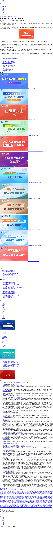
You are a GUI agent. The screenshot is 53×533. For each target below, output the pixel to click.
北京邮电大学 (37, 492)
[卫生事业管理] (7, 358)
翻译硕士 (4, 500)
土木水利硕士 (36, 505)
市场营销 (3, 317)
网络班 (21, 489)
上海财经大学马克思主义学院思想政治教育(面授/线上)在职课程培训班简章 (12, 287)
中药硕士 (22, 501)
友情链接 (1, 488)
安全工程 (18, 507)
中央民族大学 (33, 494)
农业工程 (17, 506)
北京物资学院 (40, 493)
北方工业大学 (22, 494)
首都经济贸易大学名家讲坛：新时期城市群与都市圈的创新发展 (10, 366)
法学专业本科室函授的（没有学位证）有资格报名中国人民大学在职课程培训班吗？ (14, 475)
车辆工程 (22, 506)
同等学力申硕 (11, 489)
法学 (14, 497)
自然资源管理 (44, 498)
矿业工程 (32, 507)
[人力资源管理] (7, 329)
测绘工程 (8, 507)
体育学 (23, 500)
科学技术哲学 (17, 504)
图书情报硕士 (41, 500)
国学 (2, 312)
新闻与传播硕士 (8, 500)
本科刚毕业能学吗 (5, 458)
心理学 (32, 497)
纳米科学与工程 (39, 502)
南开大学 (3, 341)
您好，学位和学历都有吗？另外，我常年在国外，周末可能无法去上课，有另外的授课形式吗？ (16, 455)
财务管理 (1, 497)
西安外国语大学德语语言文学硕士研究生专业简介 (9, 62)
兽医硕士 (5, 501)
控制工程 (27, 507)
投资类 (46, 497)
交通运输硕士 (44, 505)
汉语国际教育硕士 (13, 506)
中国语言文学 (20, 497)
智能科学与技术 (35, 502)
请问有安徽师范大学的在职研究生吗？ (8, 388)
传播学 (45, 504)
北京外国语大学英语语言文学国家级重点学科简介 (9, 65)
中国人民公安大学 (32, 491)
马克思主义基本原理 (3, 505)
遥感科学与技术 (30, 502)
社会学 (28, 497)
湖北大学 (36, 494)
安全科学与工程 (15, 498)
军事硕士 (25, 501)
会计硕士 (15, 500)
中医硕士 (9, 502)
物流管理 (3, 308)
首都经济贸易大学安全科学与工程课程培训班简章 (9, 288)
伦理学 (20, 504)
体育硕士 (3, 501)
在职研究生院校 (10, 16)
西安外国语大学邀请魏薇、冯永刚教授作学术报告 (9, 60)
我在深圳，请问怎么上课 (6, 420)
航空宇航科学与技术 (13, 505)
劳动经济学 (49, 498)
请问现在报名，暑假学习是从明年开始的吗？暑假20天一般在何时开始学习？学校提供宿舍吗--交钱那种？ (17, 446)
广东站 (3, 519)
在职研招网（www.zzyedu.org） (6, 20)
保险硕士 (44, 500)
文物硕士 (14, 502)
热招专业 (7, 488)
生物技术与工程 (11, 507)
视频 (3, 12)
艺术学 (25, 498)
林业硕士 (8, 501)
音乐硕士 (45, 502)
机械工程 (33, 506)
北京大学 (3, 338)
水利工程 (29, 507)
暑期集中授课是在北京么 (6, 439)
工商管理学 (3, 304)
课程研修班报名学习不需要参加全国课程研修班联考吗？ (11, 412)
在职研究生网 (13, 20)
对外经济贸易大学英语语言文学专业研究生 (8, 69)
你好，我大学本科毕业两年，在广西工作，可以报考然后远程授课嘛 (12, 428)
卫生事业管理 (4, 309)
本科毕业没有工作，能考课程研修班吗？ (8, 450)
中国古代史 (47, 504)
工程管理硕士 (43, 501)
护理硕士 (17, 501)
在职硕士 (5, 489)
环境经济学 (40, 498)
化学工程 (51, 506)
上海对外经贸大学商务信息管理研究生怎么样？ (8, 296)
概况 (3, 8)
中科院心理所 (44, 492)
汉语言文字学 (47, 501)
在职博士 (7, 489)
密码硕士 (12, 502)
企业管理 (3, 311)
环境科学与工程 (8, 505)
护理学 (35, 501)
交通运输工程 (15, 507)
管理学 (15, 497)
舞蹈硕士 (48, 502)
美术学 (28, 498)
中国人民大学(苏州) (4, 335)
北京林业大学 (29, 492)
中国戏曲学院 (36, 491)
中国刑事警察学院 (48, 491)
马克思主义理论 (2, 504)
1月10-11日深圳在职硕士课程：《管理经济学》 (8, 271)
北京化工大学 (13, 492)
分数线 (3, 14)
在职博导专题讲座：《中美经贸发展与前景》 (8, 361)
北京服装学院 (3, 494)
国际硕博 (18, 489)
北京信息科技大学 (5, 491)
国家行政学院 (26, 494)
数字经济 (3, 303)
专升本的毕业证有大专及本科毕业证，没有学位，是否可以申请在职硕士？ (13, 397)
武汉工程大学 (10, 493)
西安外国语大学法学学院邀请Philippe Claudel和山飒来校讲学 (10, 58)
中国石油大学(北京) (14, 491)
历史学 (50, 501)
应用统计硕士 (12, 500)
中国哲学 (22, 504)
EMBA (30, 501)
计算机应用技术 (39, 497)
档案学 (27, 497)
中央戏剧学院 (43, 494)
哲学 (30, 497)
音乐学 (26, 498)
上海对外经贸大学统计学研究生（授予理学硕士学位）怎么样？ (10, 295)
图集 (2, 13)
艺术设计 (47, 505)
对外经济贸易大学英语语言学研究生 (7, 71)
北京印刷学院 (16, 494)
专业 (3, 9)
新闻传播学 (35, 498)
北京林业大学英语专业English (6, 68)
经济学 (9, 496)
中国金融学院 (9, 491)
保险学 (36, 497)
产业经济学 (32, 498)
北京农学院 (3, 493)
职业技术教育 (6, 504)
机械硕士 (21, 505)
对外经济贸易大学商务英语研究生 (6, 70)
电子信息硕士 (18, 505)
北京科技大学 (20, 492)
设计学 (22, 502)
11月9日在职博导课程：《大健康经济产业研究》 (8, 277)
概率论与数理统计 (12, 496)
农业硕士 (37, 501)
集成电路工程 (24, 507)
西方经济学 (27, 504)
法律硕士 (25, 500)
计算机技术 (3, 506)
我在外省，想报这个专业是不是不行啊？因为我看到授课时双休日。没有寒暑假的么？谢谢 (15, 382)
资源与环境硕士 (28, 505)
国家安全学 (42, 502)
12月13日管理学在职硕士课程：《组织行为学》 (8, 274)
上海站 (3, 518)
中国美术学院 (44, 491)
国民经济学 (31, 504)
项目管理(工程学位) (8, 506)
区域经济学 (24, 504)
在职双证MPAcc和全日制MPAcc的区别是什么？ (8, 365)
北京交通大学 (41, 492)
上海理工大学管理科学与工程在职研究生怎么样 (8, 293)
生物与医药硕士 (40, 505)
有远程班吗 (4, 469)
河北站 (3, 523)
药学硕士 (20, 501)
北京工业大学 (16, 492)
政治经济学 (4, 497)
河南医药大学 (29, 493)
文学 (16, 502)
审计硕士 (50, 500)
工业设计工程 (47, 507)
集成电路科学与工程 (25, 502)
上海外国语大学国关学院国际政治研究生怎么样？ (9, 297)
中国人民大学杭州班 (4, 336)
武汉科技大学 (28, 491)
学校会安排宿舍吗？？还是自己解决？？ (8, 394)
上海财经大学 (4, 333)
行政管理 (10, 497)
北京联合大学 (48, 493)
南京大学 (3, 344)
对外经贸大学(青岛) (4, 334)
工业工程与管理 (29, 506)
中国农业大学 (24, 491)
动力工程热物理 (41, 506)
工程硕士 (24, 506)
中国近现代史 (50, 504)
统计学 (12, 498)
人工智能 (24, 496)
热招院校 (4, 488)
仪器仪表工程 (2, 507)
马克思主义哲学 (13, 504)
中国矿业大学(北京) (24, 493)
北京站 (3, 517)
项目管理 (3, 316)
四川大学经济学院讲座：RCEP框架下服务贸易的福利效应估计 (10, 364)
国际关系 (44, 497)
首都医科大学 (9, 492)
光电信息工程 (45, 506)
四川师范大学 (14, 493)
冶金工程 (21, 507)
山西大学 (3, 346)
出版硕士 (30, 500)
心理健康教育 (34, 504)
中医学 (21, 500)
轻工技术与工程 (43, 507)
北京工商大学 (37, 493)
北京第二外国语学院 (25, 492)
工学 (17, 502)
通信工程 (38, 506)
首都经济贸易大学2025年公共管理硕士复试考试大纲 (9, 291)
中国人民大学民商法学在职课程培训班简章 (8, 286)
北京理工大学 (33, 492)
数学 (51, 501)
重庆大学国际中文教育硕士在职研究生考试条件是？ (9, 292)
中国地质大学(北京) (19, 491)
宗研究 (26, 506)
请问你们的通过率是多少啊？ (7, 391)
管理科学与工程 (3, 498)
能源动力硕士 (32, 505)
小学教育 (40, 504)
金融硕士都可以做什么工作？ (6, 368)
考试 (3, 11)
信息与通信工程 (19, 498)
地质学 (23, 498)
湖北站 (3, 522)
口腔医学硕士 (14, 501)
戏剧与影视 (50, 502)
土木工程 (35, 506)
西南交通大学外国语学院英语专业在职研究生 (8, 66)
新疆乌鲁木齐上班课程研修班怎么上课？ (8, 416)
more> (4, 279)
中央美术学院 (39, 494)
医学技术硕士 (3, 502)
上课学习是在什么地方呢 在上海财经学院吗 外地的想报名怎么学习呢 (12, 432)
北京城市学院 (7, 494)
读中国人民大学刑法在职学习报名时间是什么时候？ (10, 443)
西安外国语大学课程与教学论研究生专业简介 (8, 61)
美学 (29, 498)
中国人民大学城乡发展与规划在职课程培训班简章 (9, 283)
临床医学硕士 (11, 501)
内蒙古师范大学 (4, 345)
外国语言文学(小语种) (8, 498)
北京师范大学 (33, 493)
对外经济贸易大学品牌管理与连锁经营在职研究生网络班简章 (10, 284)
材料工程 (48, 506)
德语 (42, 504)
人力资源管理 (27, 496)
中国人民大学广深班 (4, 340)
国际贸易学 (3, 318)
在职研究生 (39, 27)
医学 (20, 502)
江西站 (3, 524)
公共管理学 (7, 497)
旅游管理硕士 (37, 500)
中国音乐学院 (40, 491)
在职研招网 (5, 16)
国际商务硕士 (18, 500)
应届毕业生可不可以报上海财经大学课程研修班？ (10, 401)
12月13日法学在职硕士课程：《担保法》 (7, 275)
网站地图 (23, 489)
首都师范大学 (44, 493)
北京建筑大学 (6, 493)
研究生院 (9, 504)
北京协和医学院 (5, 492)
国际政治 (34, 497)
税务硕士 (27, 500)
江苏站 (3, 520)
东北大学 (3, 342)
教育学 (12, 497)
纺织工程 (39, 507)
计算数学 (3, 307)
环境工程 (3, 315)
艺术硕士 (40, 501)
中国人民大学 (4, 332)
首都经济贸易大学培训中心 (5, 337)
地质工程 (5, 507)
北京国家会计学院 (11, 494)
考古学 (47, 498)
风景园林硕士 (32, 501)
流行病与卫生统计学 (39, 496)
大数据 (17, 497)
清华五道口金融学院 (48, 494)
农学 (19, 502)
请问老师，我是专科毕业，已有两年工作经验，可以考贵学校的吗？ (12, 385)
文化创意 (38, 498)
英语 (35, 496)
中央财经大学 (4, 347)
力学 (49, 505)
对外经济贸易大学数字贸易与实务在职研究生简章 (9, 282)
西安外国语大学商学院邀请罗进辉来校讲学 (8, 59)
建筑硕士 (27, 501)
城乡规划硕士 (33, 500)
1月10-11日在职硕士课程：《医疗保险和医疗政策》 (9, 270)
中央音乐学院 (29, 494)
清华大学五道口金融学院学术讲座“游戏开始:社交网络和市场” (10, 362)
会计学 (3, 313)
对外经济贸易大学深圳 (19, 493)
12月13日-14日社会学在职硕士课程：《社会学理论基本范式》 (10, 273)
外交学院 (19, 494)
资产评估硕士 (47, 500)
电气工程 (19, 506)
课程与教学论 (6, 502)
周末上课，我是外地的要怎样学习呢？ (8, 471)
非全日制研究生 (15, 489)
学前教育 (37, 504)
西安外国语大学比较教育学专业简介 (7, 63)
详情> (17, 384)
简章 (3, 10)
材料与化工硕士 (24, 505)
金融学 (3, 305)
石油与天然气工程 (35, 507)
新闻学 (48, 497)
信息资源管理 (24, 497)
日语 (43, 504)
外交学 (42, 497)
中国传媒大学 (48, 492)
